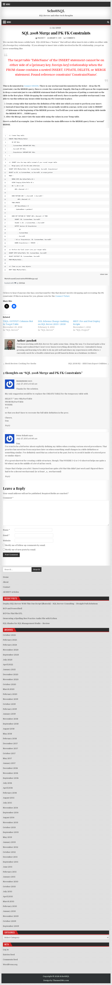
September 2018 (11, 724)
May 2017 (7, 758)
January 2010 (9, 911)
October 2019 (9, 704)
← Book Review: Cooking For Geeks (19, 363)
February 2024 (10, 645)
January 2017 (9, 763)
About (5, 582)
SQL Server (56, 28)
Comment (8, 498)
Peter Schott (22, 435)
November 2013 (10, 822)
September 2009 (11, 926)
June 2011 (7, 867)
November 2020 (11, 679)
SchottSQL (56, 10)
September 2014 (10, 812)
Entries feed (9, 954)
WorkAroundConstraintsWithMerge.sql (21, 278)
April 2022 (8, 664)
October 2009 (9, 921)
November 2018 (10, 719)
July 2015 (7, 803)
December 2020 (10, 674)
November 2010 (10, 881)
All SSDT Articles (11, 592)
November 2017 (10, 748)
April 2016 (8, 788)
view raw (104, 274)
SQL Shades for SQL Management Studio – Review (26, 623)
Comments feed (10, 959)
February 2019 (10, 709)
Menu (8, 4)
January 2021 (9, 669)
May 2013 (7, 837)
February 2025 (10, 640)
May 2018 (7, 734)
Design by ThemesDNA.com (56, 980)
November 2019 (10, 699)
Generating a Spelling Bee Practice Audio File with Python (30, 618)
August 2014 (8, 817)
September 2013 (11, 832)
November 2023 (10, 650)
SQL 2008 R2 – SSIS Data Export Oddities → (88, 363)
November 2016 (10, 773)
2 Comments (70, 38)
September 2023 (11, 655)
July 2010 (7, 891)
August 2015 (8, 798)
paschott (42, 38)
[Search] (108, 22)
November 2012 (10, 847)
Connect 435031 (31, 86)
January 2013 (9, 842)
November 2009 (11, 916)
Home (6, 577)
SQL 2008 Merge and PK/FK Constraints (56, 32)
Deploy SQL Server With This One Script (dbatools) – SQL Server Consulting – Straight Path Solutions (50, 604)
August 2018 (8, 729)
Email (6, 535)
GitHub (22, 283)
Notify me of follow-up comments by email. (25, 545)
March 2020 (8, 689)
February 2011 (9, 872)
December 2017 (10, 743)
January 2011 (9, 877)
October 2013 (9, 827)
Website (7, 541)
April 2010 (8, 896)
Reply (7, 425)
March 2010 (8, 901)
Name (6, 530)
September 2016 (11, 778)
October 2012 (9, 852)
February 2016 (10, 793)
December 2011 (10, 857)
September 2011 (10, 862)
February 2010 (10, 906)
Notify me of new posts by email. (20, 550)
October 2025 (9, 635)
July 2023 (7, 660)
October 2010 (9, 886)
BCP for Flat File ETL (12, 613)
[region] (56, 200)
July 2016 (7, 783)
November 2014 (10, 808)
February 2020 (10, 694)
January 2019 (9, 714)
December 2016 (10, 768)
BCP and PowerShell (12, 608)
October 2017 (9, 753)
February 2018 (10, 738)
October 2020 (9, 684)
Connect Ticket (62, 296)
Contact (6, 587)
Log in (6, 950)
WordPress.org (10, 964)
